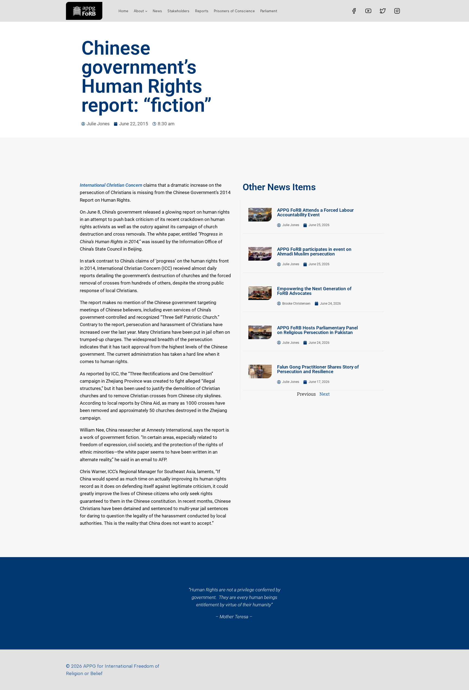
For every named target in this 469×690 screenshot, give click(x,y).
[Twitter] (383, 11)
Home (123, 11)
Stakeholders (178, 11)
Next (324, 394)
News (157, 11)
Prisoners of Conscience (234, 11)
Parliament (268, 11)
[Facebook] (354, 11)
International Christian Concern (111, 185)
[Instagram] (397, 11)
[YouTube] (368, 11)
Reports (201, 11)
